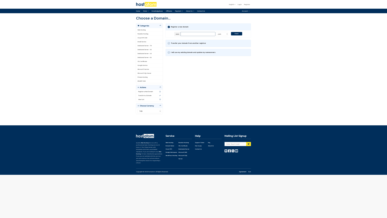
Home (138, 11)
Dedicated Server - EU (145, 57)
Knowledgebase (157, 11)
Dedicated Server (183, 149)
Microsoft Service (143, 69)
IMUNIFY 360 (142, 81)
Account (245, 11)
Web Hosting (142, 30)
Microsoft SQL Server (144, 73)
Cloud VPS (169, 149)
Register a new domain (179, 27)
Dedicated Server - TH (145, 46)
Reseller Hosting (143, 34)
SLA (249, 172)
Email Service (142, 42)
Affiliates (169, 11)
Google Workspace (171, 152)
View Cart (141, 99)
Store (145, 11)
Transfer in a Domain (144, 95)
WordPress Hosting (171, 155)
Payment (178, 11)
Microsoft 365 (182, 152)
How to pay (198, 146)
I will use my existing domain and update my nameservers (193, 52)
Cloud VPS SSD (142, 38)
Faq (209, 143)
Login (240, 4)
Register (247, 4)
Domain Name (170, 146)
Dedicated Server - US (145, 53)
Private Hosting (143, 77)
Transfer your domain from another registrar (188, 43)
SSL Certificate (142, 61)
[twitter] (233, 152)
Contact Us (201, 11)
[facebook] (229, 152)
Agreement (242, 172)
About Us (189, 11)
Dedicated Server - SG (145, 50)
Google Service (142, 65)
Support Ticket (199, 143)
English (231, 4)
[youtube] (236, 152)
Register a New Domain (145, 92)
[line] (226, 152)
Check (237, 34)
